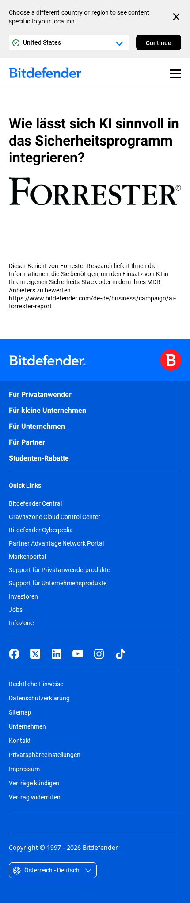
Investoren (23, 596)
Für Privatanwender (40, 394)
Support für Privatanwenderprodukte (59, 570)
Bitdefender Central (35, 503)
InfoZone (21, 623)
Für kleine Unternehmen (47, 410)
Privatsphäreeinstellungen (44, 754)
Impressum (24, 769)
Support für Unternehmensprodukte (57, 583)
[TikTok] (120, 654)
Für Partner (27, 442)
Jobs (16, 610)
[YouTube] (77, 654)
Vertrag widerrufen (35, 797)
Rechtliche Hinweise (36, 684)
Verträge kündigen (34, 783)
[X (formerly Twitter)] (35, 654)
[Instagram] (99, 654)
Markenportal (27, 557)
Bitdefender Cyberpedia (41, 530)
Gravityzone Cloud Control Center (54, 517)
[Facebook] (14, 654)
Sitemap (20, 712)
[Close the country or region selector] (177, 17)
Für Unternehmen (37, 426)
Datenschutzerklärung (39, 698)
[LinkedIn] (56, 654)
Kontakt (20, 740)
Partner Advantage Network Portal (56, 543)
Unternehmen (27, 726)
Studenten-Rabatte (39, 458)
